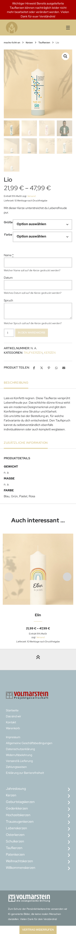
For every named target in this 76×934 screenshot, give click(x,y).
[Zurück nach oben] (38, 660)
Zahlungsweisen (16, 767)
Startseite (12, 710)
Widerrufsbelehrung (19, 755)
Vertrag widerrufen (38, 929)
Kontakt (11, 722)
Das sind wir (13, 716)
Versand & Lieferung (19, 761)
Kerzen (29, 42)
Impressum (13, 737)
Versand (31, 196)
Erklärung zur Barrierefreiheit (25, 773)
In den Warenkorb (31, 332)
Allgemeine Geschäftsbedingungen (29, 743)
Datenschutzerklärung (20, 749)
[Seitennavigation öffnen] (65, 27)
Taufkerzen (44, 42)
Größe (8, 222)
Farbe (8, 234)
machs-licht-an (12, 42)
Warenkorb (13, 728)
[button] (65, 56)
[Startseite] (22, 27)
